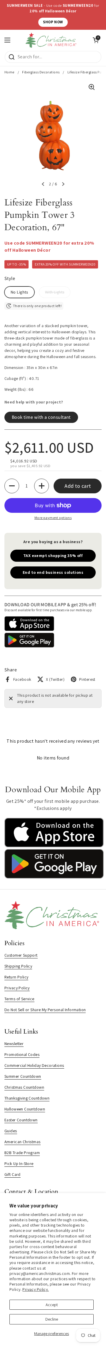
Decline (51, 1319)
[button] (43, 184)
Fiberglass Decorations (40, 72)
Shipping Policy (18, 966)
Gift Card (12, 1174)
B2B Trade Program (22, 1152)
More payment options (53, 517)
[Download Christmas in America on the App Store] (54, 845)
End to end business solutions (53, 572)
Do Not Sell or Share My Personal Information (45, 1009)
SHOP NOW (53, 21)
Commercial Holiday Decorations (34, 1065)
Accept (52, 1304)
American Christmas (22, 1141)
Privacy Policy (17, 988)
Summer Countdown (22, 1076)
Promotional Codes (21, 1054)
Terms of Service (19, 998)
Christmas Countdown (24, 1087)
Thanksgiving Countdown (26, 1098)
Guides (10, 1130)
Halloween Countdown (24, 1109)
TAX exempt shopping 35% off (53, 555)
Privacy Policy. (35, 1289)
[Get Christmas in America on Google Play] (54, 877)
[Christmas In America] (51, 40)
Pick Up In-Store (19, 1163)
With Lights (54, 292)
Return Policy (16, 977)
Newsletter (14, 1043)
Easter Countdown (21, 1120)
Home (9, 72)
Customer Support (21, 955)
